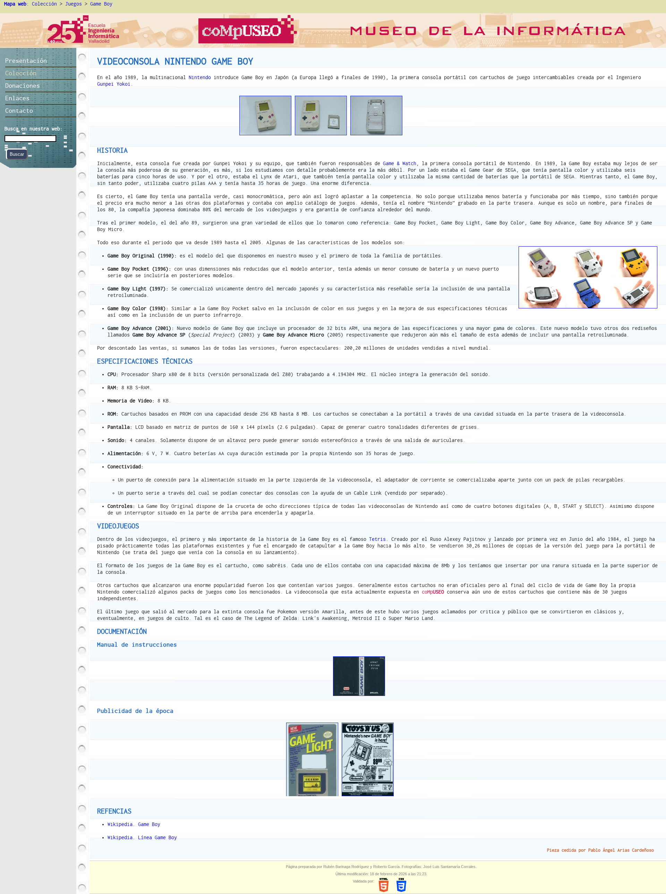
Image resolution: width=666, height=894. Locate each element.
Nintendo (200, 77)
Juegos (73, 4)
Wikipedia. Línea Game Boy (142, 837)
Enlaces (17, 98)
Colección (44, 4)
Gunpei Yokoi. (115, 84)
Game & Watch (399, 163)
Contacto (19, 110)
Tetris (377, 539)
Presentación (26, 60)
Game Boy (101, 4)
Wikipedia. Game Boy (134, 824)
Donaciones (22, 85)
